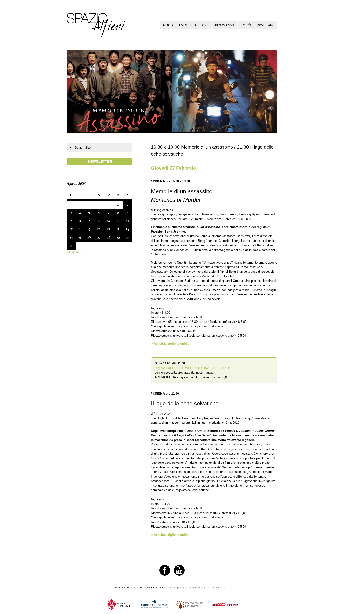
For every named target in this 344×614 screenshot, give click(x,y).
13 (99, 221)
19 (89, 229)
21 (108, 229)
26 (89, 237)
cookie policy (176, 587)
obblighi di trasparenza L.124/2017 (210, 587)
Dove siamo (265, 25)
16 (127, 221)
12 (89, 221)
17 (71, 229)
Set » (79, 252)
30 (127, 237)
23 (127, 229)
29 (118, 237)
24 (71, 237)
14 (108, 221)
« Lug (70, 252)
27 (98, 237)
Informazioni (224, 25)
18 (79, 229)
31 (71, 245)
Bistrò (246, 25)
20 (99, 229)
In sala (167, 25)
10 (71, 221)
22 (118, 229)
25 (79, 237)
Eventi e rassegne (193, 25)
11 (80, 221)
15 (118, 221)
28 (108, 237)
